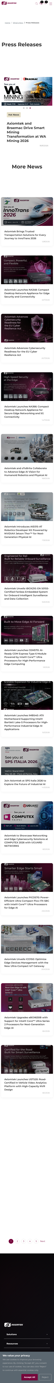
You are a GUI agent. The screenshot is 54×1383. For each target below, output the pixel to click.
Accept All (29, 1377)
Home (7, 23)
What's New (18, 23)
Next (42, 1241)
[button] (23, 108)
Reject (45, 1377)
